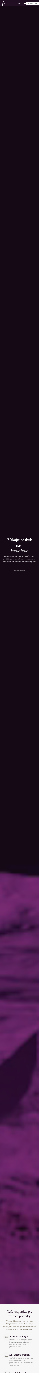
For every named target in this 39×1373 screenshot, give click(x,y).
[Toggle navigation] (25, 3)
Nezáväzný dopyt (32, 3)
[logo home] (4, 3)
